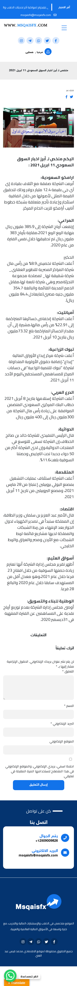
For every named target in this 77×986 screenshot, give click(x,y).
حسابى (29, 52)
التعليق (68, 671)
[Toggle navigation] (64, 27)
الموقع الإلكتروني (61, 741)
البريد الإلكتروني (62, 723)
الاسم (69, 705)
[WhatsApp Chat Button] (10, 976)
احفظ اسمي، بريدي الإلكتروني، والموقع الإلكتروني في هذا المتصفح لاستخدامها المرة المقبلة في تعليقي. (39, 771)
